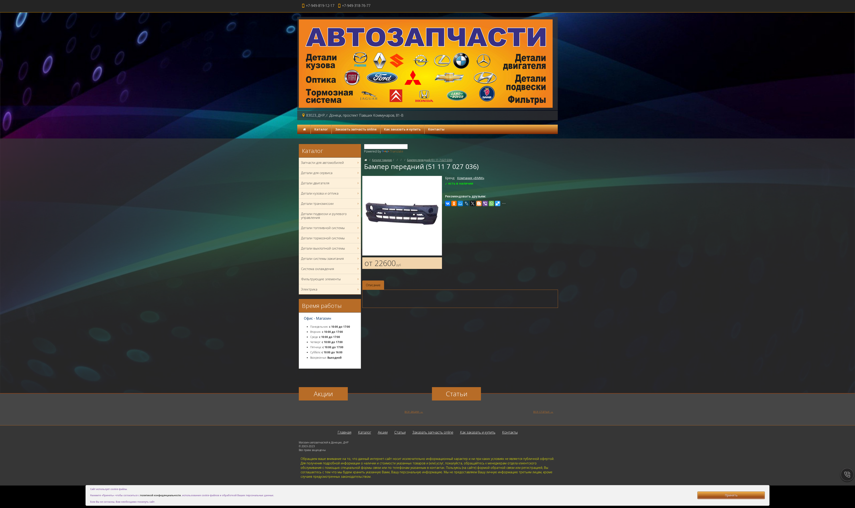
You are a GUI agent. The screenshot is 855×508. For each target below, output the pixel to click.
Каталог (321, 129)
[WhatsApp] (491, 203)
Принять (731, 495)
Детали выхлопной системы (323, 248)
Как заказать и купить (402, 129)
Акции (383, 432)
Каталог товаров (382, 160)
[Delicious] (497, 203)
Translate (396, 151)
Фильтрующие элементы (321, 279)
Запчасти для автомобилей (322, 162)
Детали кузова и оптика (319, 193)
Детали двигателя (315, 183)
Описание (373, 285)
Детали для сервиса (316, 173)
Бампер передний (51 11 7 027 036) (429, 160)
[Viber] (485, 203)
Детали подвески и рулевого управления (324, 215)
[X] (472, 203)
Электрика (309, 289)
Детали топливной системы (323, 228)
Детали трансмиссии (317, 203)
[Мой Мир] (460, 203)
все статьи (541, 411)
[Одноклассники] (454, 203)
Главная (344, 432)
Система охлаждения (317, 268)
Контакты (436, 129)
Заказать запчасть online (356, 129)
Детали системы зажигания (322, 258)
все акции (412, 411)
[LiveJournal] (466, 203)
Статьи (400, 432)
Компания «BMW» (470, 178)
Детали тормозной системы (323, 238)
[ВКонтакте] (447, 203)
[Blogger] (479, 203)
